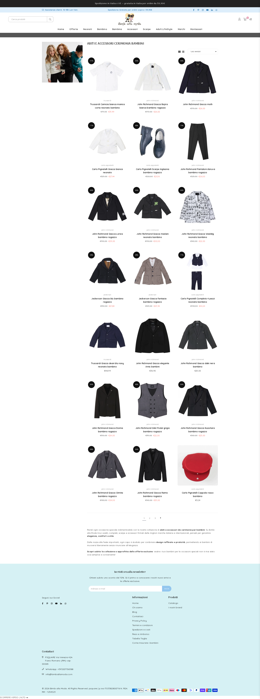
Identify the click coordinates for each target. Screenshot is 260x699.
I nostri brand (175, 607)
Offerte (73, 29)
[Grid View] (179, 51)
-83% (136, 125)
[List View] (183, 51)
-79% (181, 125)
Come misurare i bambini (145, 643)
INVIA (166, 588)
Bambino (102, 29)
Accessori (132, 29)
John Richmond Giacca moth (198, 104)
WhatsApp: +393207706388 (59, 669)
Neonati (87, 29)
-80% (136, 384)
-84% (136, 61)
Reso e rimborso (140, 634)
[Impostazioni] (250, 19)
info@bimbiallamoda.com (59, 674)
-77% (91, 125)
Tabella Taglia (139, 638)
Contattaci (137, 616)
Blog (134, 612)
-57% (91, 61)
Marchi (181, 29)
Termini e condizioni (142, 625)
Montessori (196, 29)
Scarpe (147, 29)
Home (61, 29)
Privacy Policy (139, 620)
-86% (91, 449)
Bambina (117, 29)
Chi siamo (137, 607)
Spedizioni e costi (141, 629)
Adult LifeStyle (164, 29)
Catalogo (173, 603)
